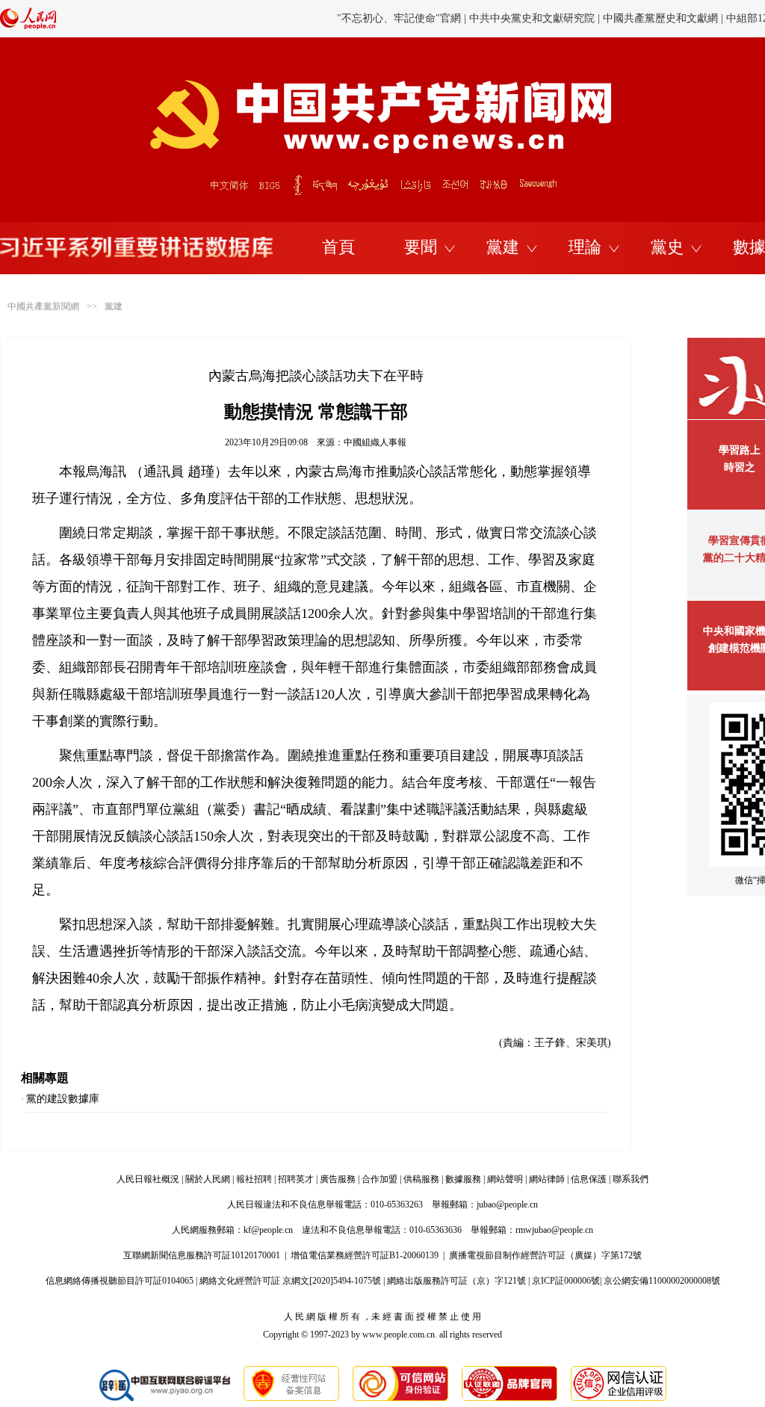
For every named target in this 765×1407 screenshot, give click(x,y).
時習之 (739, 467)
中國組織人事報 (375, 442)
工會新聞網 (607, 25)
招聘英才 (296, 1179)
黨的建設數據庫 (62, 1098)
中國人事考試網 (536, 25)
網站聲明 (505, 1179)
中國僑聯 (663, 25)
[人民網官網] (28, 26)
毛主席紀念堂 (723, 25)
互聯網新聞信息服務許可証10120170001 (201, 1255)
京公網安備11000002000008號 (662, 1280)
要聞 (420, 247)
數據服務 (463, 1179)
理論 (585, 247)
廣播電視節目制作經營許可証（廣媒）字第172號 (545, 1255)
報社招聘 (254, 1179)
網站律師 (547, 1179)
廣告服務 (338, 1179)
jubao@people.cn (507, 1204)
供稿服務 (421, 1179)
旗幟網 (476, 25)
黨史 (667, 247)
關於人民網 (207, 1179)
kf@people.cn (268, 1230)
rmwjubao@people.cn (554, 1230)
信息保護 (589, 1179)
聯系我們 (630, 1179)
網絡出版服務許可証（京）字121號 (456, 1280)
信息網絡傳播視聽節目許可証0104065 (119, 1280)
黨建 (502, 247)
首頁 (338, 247)
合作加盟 (379, 1179)
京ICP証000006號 (566, 1280)
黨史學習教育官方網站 (401, 25)
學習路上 (740, 450)
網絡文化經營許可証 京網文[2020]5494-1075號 (290, 1280)
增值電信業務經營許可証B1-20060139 (365, 1255)
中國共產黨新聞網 (43, 306)
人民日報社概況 (148, 1179)
